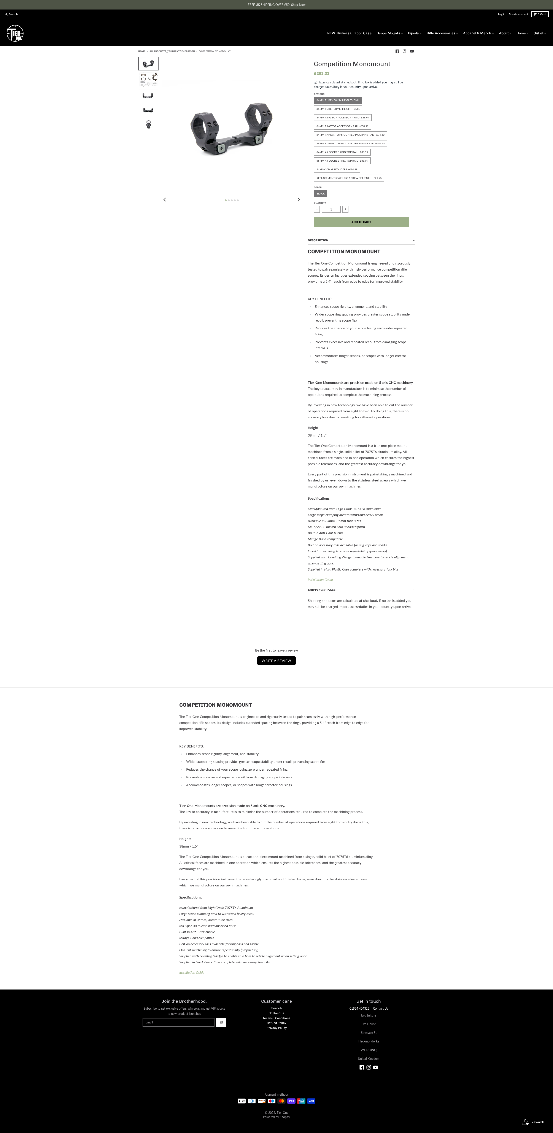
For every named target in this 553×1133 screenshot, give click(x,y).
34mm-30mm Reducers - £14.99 (337, 169)
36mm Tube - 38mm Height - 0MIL (338, 108)
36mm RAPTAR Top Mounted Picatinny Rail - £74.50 (350, 143)
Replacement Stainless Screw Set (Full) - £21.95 (349, 178)
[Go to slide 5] (238, 200)
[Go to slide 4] (235, 200)
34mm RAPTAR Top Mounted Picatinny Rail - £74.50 (350, 134)
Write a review (276, 660)
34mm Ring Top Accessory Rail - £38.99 (342, 117)
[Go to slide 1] (226, 200)
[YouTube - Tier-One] (412, 51)
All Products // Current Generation (172, 51)
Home (141, 51)
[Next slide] (299, 200)
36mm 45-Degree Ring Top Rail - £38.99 (342, 160)
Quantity (320, 203)
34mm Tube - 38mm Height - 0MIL (338, 100)
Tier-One (282, 1112)
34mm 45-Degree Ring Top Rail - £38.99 (342, 152)
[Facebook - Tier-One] (397, 51)
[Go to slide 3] (232, 200)
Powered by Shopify (276, 1117)
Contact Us (380, 1008)
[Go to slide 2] (229, 200)
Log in (501, 14)
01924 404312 (359, 1008)
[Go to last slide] (165, 200)
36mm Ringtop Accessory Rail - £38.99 (342, 126)
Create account (518, 14)
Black (320, 193)
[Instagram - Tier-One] (404, 51)
